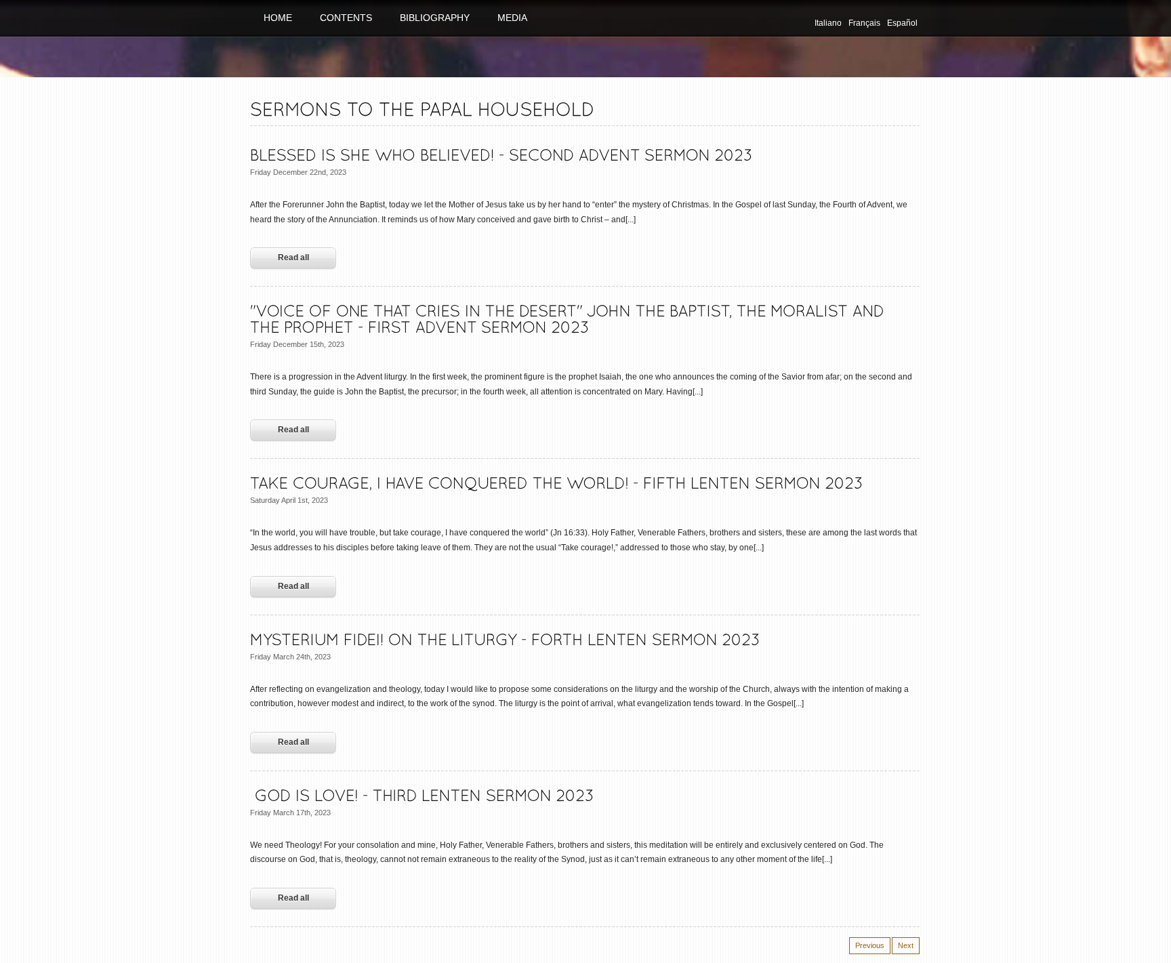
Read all (293, 257)
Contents (346, 17)
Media (512, 17)
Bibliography (435, 17)
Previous (869, 945)
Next (905, 945)
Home (278, 17)
